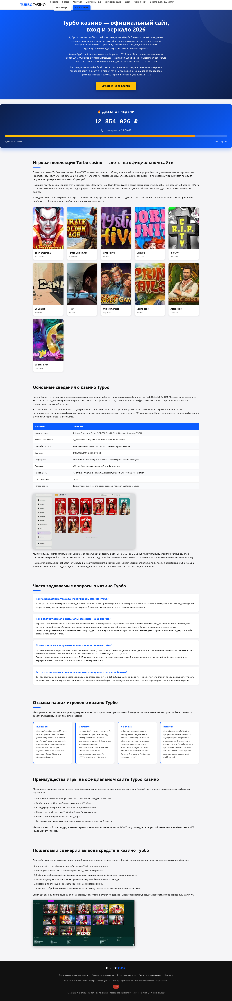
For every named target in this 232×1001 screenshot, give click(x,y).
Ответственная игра (126, 975)
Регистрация (81, 7)
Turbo (33, 4)
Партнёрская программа (150, 975)
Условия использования (103, 975)
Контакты (168, 975)
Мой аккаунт (62, 7)
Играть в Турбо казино (116, 85)
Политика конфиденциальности (73, 975)
